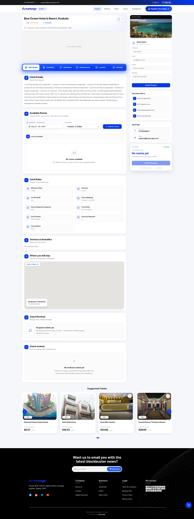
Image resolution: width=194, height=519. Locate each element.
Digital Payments (81, 495)
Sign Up (168, 2)
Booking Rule (127, 491)
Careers (78, 491)
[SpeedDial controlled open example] (188, 505)
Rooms (107, 9)
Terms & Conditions (129, 487)
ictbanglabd (101, 514)
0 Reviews (48, 23)
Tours (125, 9)
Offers (101, 491)
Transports (136, 9)
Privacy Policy (127, 495)
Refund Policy (127, 499)
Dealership (103, 487)
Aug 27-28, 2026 (38, 126)
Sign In (156, 2)
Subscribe (115, 469)
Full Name (135, 48)
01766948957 (29, 2)
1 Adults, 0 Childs (74, 126)
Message (134, 73)
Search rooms (113, 126)
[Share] (118, 19)
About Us (78, 487)
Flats (117, 9)
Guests (69, 122)
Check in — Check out (36, 122)
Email (133, 56)
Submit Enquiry (151, 85)
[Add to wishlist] (122, 19)
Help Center (103, 495)
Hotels (97, 9)
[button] (25, 412)
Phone (134, 64)
